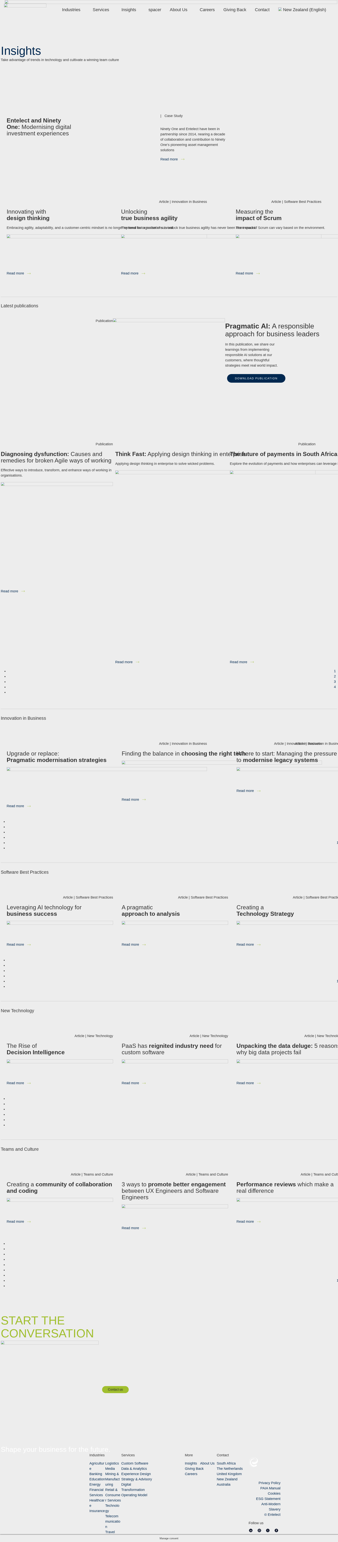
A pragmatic (151, 910)
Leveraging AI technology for (44, 910)
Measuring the (259, 214)
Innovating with (28, 214)
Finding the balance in (184, 753)
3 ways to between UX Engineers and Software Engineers (174, 1190)
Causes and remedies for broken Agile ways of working (56, 457)
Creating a (265, 910)
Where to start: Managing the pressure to (286, 756)
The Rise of (36, 1049)
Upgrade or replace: (57, 756)
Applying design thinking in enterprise (180, 454)
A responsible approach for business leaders (272, 330)
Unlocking (149, 214)
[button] (256, 378)
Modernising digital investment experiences (39, 127)
